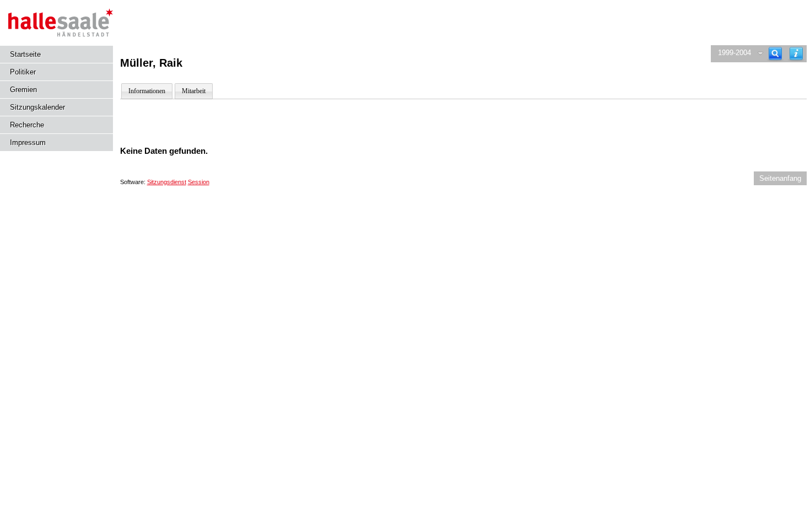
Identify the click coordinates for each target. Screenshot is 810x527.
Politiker (23, 72)
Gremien (23, 89)
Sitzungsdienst (166, 182)
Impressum (28, 142)
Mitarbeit (194, 91)
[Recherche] (775, 53)
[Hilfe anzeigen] (796, 53)
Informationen (146, 91)
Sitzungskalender (37, 107)
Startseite (25, 54)
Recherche (27, 125)
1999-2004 (734, 53)
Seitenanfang (780, 178)
